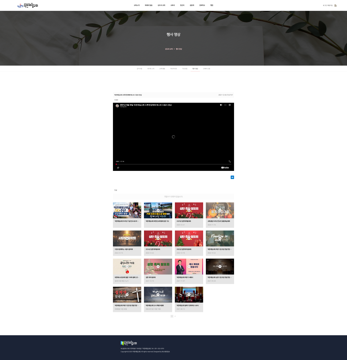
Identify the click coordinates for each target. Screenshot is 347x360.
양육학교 (202, 5)
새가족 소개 (150, 68)
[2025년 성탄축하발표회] (189, 210)
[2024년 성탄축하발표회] (158, 238)
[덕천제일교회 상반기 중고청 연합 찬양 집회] (220, 267)
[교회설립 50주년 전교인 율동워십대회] (220, 210)
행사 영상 (179, 49)
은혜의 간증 (206, 68)
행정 (211, 5)
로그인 (325, 5)
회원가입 (330, 5)
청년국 (182, 5)
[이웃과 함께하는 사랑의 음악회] (127, 238)
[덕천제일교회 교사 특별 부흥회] (158, 295)
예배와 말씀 (148, 5)
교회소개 (136, 5)
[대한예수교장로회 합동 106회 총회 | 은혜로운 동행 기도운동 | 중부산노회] (127, 267)
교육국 (173, 5)
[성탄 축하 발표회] (158, 267)
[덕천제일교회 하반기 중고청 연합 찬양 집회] (220, 238)
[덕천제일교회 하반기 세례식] (189, 267)
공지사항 (139, 68)
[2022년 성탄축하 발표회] (189, 238)
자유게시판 (173, 68)
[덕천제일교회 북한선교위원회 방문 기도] (158, 210)
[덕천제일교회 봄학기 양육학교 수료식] (189, 295)
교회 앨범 (162, 68)
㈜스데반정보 (166, 351)
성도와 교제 (161, 5)
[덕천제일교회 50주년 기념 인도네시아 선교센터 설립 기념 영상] (127, 210)
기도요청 (184, 68)
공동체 (192, 5)
